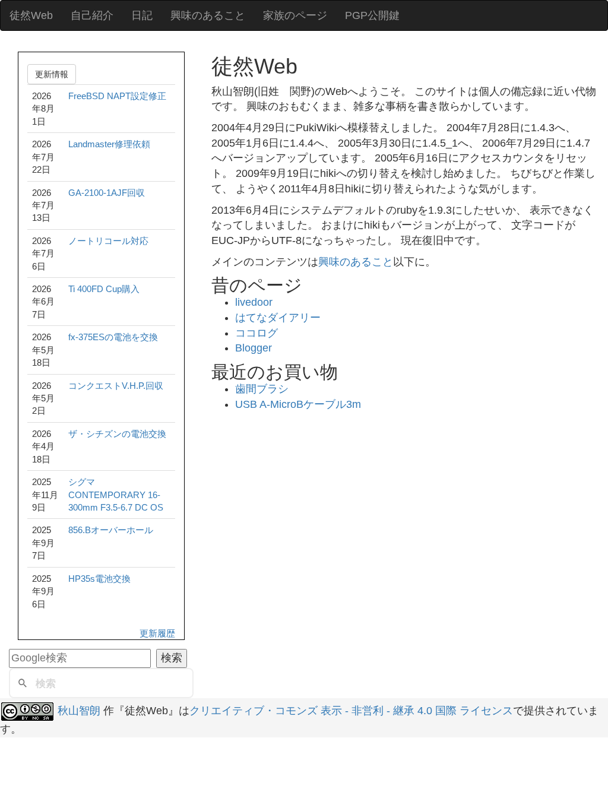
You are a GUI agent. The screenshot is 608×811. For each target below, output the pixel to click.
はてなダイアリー (278, 318)
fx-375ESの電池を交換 (113, 337)
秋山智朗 (79, 711)
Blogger (253, 348)
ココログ (256, 333)
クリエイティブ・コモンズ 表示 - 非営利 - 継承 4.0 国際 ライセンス (351, 711)
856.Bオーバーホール (110, 530)
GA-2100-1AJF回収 (106, 193)
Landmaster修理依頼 (109, 144)
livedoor (254, 302)
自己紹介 (92, 15)
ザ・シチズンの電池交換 (117, 434)
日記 (142, 15)
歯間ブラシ (262, 389)
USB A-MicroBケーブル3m (298, 404)
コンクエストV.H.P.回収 (115, 386)
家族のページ (295, 15)
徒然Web (31, 15)
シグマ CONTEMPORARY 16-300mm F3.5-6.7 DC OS (115, 494)
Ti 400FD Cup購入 (104, 289)
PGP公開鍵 (372, 15)
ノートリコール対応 (108, 241)
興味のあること (207, 15)
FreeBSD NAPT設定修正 (117, 96)
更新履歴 (157, 633)
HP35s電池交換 (99, 579)
